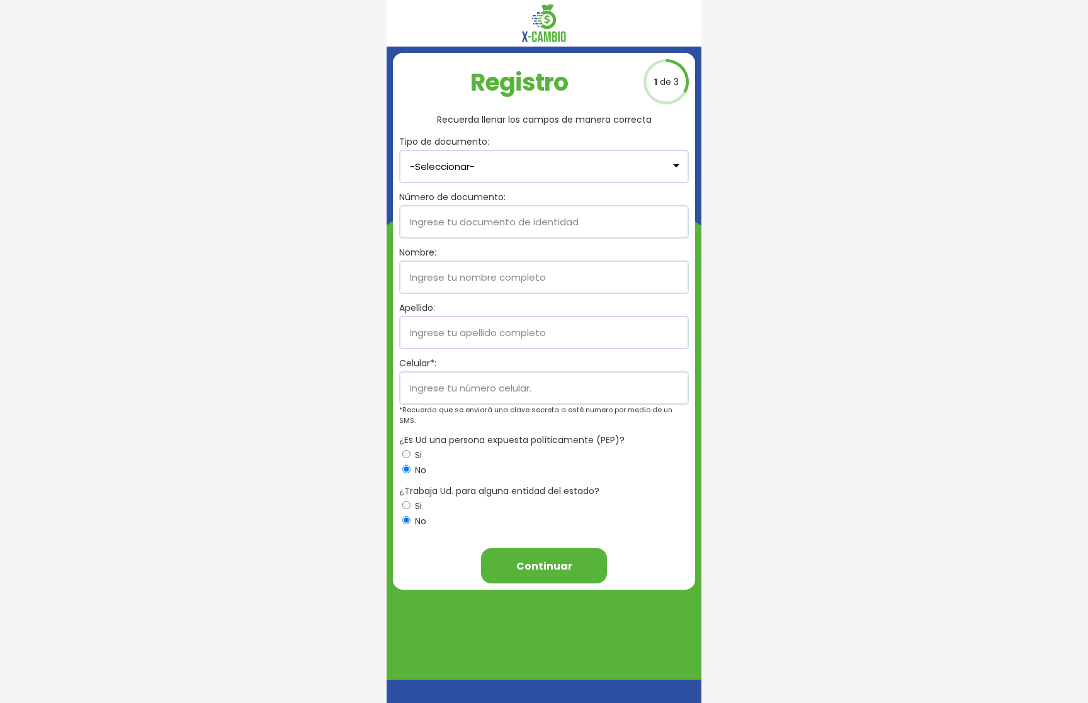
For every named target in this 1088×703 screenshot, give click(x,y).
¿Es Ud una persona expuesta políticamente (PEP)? (512, 440)
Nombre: (417, 252)
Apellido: (417, 307)
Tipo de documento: (444, 141)
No (419, 470)
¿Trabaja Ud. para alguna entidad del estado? (499, 491)
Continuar (544, 566)
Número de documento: (452, 197)
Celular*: (417, 363)
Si (417, 455)
